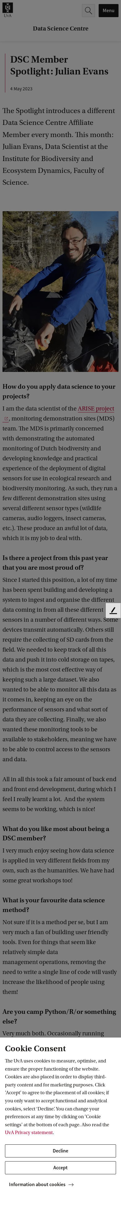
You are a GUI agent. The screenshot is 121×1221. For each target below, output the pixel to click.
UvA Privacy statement (29, 1132)
